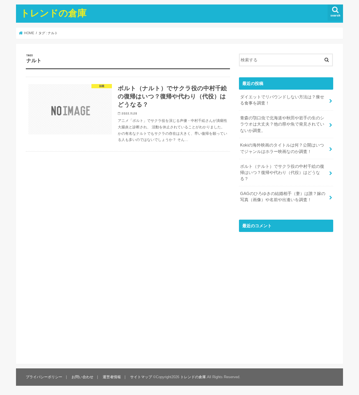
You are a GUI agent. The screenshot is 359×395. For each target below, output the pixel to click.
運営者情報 (112, 377)
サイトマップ (141, 377)
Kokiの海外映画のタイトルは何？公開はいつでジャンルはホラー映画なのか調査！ (282, 148)
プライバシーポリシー (44, 377)
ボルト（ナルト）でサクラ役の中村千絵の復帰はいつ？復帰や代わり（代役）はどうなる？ (282, 172)
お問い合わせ (82, 377)
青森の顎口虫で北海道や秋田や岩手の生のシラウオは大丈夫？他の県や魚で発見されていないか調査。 (282, 124)
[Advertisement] (286, 296)
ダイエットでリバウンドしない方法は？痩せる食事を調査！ (282, 100)
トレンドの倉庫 (53, 12)
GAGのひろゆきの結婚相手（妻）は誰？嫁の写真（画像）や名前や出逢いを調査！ (282, 196)
